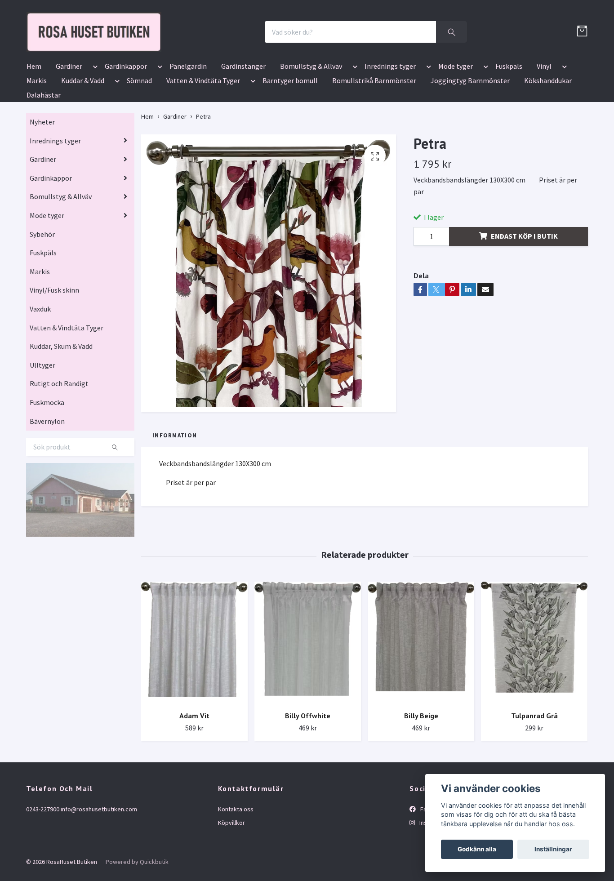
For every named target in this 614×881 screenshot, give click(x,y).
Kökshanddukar (548, 133)
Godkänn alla (477, 849)
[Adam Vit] (194, 695)
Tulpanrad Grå (534, 768)
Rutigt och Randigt (59, 436)
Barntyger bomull (290, 133)
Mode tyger (455, 118)
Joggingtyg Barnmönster (470, 133)
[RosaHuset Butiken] (184, 58)
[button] (93, 120)
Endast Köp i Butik (524, 288)
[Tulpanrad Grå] (534, 695)
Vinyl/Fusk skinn (54, 342)
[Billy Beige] (421, 695)
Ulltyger (42, 417)
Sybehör (42, 286)
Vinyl (544, 118)
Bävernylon (47, 473)
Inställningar (553, 849)
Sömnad (139, 133)
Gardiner (69, 118)
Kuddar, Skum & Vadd (61, 398)
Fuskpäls (508, 118)
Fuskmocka (47, 454)
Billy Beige (421, 768)
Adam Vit (194, 768)
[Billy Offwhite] (307, 695)
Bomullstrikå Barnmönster (374, 133)
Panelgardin (188, 118)
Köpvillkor (231, 875)
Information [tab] (174, 487)
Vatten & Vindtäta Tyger (203, 133)
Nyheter (42, 174)
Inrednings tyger (390, 118)
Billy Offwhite (307, 768)
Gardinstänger (243, 118)
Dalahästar (44, 147)
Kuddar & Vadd (82, 133)
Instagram (432, 875)
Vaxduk (40, 361)
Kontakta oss (236, 862)
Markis (37, 133)
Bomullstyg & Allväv (311, 118)
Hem (34, 118)
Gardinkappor (126, 118)
